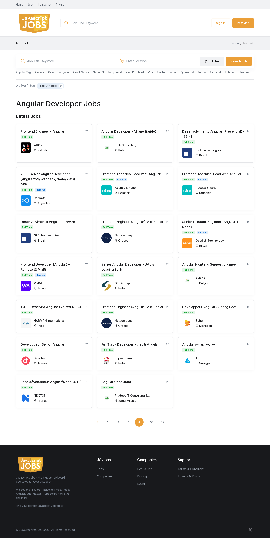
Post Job (243, 23)
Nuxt (141, 72)
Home (19, 4)
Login (141, 483)
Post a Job (144, 469)
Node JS (98, 72)
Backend (215, 72)
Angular (64, 72)
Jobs (31, 4)
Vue (150, 72)
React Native (81, 72)
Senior (202, 72)
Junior (172, 72)
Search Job (239, 61)
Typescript (187, 72)
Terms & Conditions (191, 469)
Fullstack (230, 72)
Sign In (221, 23)
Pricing (60, 4)
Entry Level (115, 72)
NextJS (130, 72)
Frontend (245, 72)
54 (151, 422)
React (51, 72)
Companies (45, 4)
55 (162, 422)
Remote (39, 72)
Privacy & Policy (189, 476)
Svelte (161, 72)
